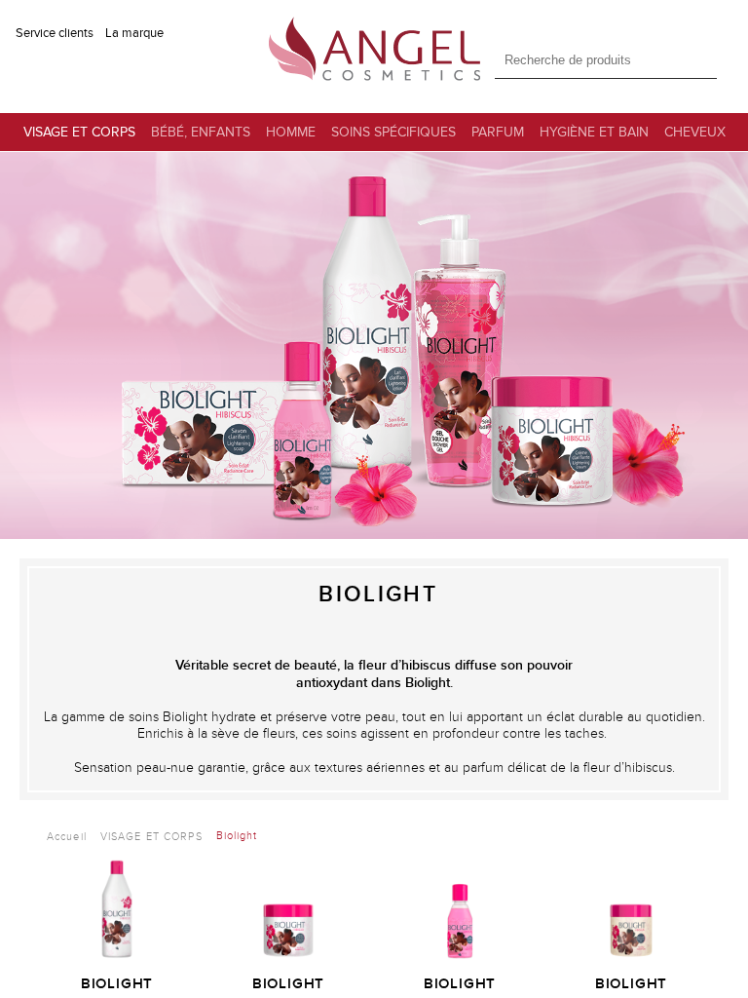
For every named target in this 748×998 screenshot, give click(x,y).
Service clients (55, 33)
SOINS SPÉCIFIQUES (393, 132)
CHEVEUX (695, 132)
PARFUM (497, 132)
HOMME (291, 132)
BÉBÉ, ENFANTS (200, 132)
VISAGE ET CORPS (79, 132)
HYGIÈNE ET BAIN (594, 132)
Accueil (67, 836)
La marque (134, 33)
